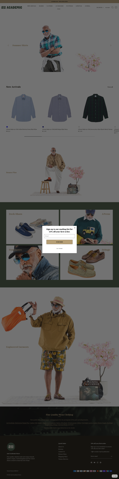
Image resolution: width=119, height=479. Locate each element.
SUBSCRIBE (59, 242)
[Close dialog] (75, 228)
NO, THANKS (59, 248)
